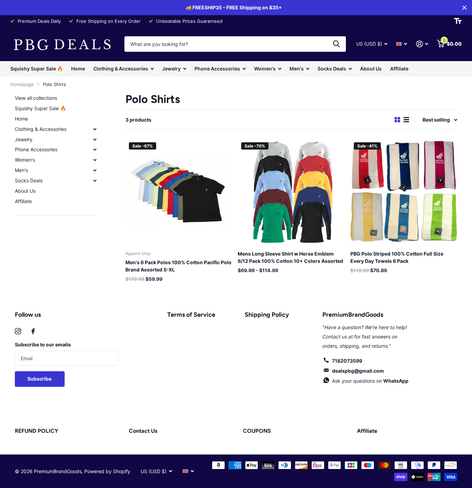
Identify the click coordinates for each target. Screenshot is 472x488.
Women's (265, 68)
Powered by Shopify (107, 471)
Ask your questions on (370, 381)
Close (464, 7)
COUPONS (257, 431)
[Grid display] (397, 119)
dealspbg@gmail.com (358, 371)
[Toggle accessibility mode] (458, 21)
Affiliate (399, 68)
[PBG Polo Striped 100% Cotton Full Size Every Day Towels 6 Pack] (403, 192)
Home (78, 68)
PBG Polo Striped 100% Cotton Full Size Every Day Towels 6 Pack (396, 257)
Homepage (22, 84)
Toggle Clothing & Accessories (95, 129)
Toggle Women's (95, 160)
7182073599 (347, 361)
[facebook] (33, 331)
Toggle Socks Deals (95, 181)
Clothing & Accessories (120, 68)
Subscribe (40, 379)
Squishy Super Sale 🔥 (36, 68)
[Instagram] (18, 331)
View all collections (36, 98)
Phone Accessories (217, 68)
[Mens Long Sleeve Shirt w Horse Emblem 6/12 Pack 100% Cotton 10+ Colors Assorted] (291, 192)
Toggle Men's (95, 170)
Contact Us (143, 431)
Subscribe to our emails (43, 344)
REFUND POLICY (36, 431)
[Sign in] (422, 44)
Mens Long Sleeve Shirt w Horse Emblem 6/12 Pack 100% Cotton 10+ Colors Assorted (290, 257)
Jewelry (171, 68)
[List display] (406, 119)
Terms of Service (191, 314)
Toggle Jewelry (95, 139)
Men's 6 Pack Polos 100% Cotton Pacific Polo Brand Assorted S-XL (178, 265)
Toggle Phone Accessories (95, 149)
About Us (371, 68)
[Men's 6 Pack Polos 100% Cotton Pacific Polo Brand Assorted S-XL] (178, 192)
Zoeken (336, 44)
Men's (297, 68)
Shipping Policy (267, 314)
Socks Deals (332, 68)
